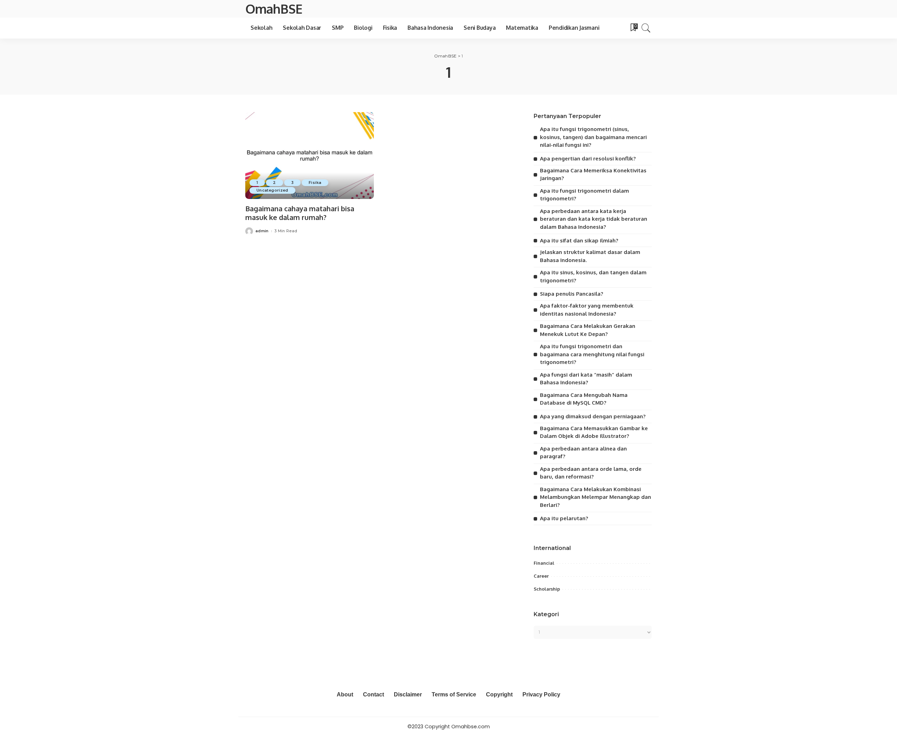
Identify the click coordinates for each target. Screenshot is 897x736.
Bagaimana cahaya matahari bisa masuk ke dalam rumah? (299, 213)
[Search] (646, 28)
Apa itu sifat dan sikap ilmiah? (579, 240)
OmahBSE (273, 8)
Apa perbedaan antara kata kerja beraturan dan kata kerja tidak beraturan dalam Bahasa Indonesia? (593, 219)
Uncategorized (272, 190)
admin (262, 231)
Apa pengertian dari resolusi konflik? (588, 158)
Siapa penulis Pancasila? (571, 293)
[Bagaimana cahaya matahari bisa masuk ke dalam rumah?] (309, 155)
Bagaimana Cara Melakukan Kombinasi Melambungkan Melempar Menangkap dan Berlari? (595, 497)
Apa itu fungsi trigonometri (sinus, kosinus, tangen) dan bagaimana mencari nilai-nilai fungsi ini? (593, 137)
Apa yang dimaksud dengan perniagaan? (592, 416)
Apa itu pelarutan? (564, 518)
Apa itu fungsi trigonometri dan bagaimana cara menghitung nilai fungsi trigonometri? (592, 354)
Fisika (315, 182)
